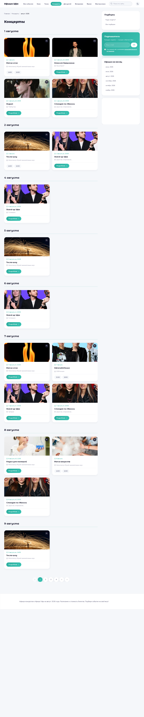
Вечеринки (79, 4)
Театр (46, 4)
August (9, 104)
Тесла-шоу (11, 157)
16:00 (18, 72)
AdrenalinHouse (62, 368)
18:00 (66, 377)
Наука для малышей (16, 462)
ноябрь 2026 (110, 90)
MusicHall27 (60, 66)
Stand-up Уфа (61, 157)
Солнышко (11, 212)
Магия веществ (62, 462)
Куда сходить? (111, 20)
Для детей (67, 4)
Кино (39, 4)
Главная (7, 14)
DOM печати (60, 371)
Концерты (56, 4)
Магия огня (12, 63)
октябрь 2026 (110, 85)
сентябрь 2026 (111, 81)
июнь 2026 (109, 67)
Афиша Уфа (11, 4)
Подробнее (60, 72)
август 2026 (110, 76)
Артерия (11, 412)
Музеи (89, 4)
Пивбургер (12, 107)
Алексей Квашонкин (64, 63)
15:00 (58, 377)
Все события (28, 4)
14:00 (10, 72)
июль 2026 (109, 72)
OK (134, 45)
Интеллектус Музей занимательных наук (21, 67)
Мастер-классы (101, 4)
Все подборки (110, 24)
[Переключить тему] (138, 4)
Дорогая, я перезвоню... (64, 107)
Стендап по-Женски (64, 104)
